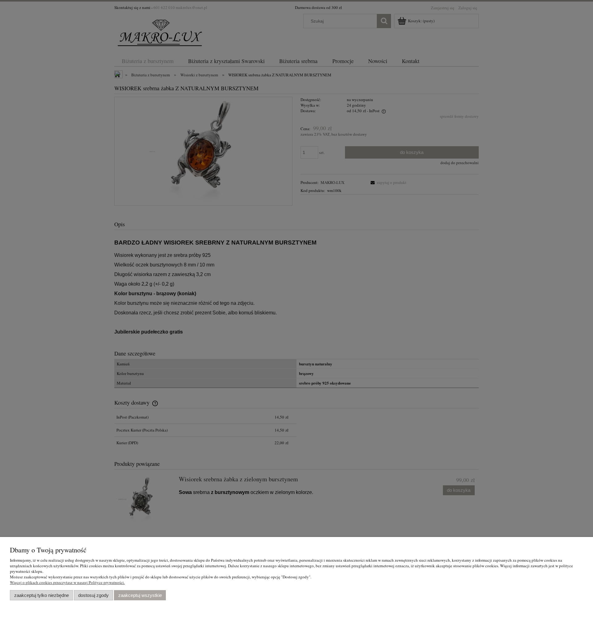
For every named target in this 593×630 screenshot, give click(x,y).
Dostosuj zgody (93, 595)
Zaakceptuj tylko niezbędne (41, 595)
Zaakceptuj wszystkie (140, 595)
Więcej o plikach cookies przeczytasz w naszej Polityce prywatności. (67, 582)
